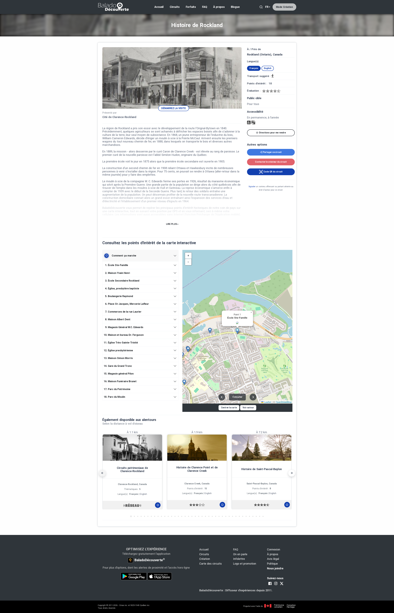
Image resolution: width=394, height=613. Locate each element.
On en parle (240, 554)
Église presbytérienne (119, 350)
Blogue (235, 6)
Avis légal (273, 558)
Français (253, 68)
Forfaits (191, 6)
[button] (238, 331)
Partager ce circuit (272, 152)
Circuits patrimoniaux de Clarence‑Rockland (132, 469)
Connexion (273, 549)
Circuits (174, 6)
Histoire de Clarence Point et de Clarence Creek (197, 469)
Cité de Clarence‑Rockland (119, 117)
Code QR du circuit (273, 171)
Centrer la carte (229, 407)
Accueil (159, 6)
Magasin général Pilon (119, 373)
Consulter (237, 397)
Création (204, 558)
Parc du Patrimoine (117, 389)
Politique (272, 563)
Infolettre (239, 558)
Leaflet (267, 402)
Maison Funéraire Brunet (121, 381)
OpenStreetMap (284, 402)
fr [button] (266, 6)
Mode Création (284, 7)
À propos (219, 6)
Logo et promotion (244, 563)
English (267, 68)
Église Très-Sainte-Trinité (121, 342)
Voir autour (248, 407)
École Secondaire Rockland (122, 280)
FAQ (204, 6)
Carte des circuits (210, 563)
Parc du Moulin (115, 396)
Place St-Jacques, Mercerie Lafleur (127, 303)
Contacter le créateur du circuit (271, 162)
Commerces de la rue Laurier (123, 311)
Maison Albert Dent (117, 319)
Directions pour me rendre (272, 132)
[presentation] (102, 473)
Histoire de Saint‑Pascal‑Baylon (261, 469)
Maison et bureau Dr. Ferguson (124, 334)
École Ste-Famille (116, 265)
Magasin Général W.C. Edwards (124, 327)
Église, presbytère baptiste (122, 288)
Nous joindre (275, 568)
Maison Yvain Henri (117, 273)
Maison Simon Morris (119, 358)
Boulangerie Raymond (119, 296)
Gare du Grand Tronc (118, 366)
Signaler (252, 186)
